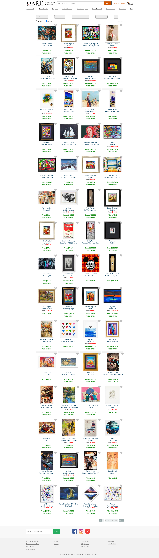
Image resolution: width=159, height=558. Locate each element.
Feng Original (46, 307)
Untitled (68, 46)
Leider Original (68, 44)
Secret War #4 (47, 46)
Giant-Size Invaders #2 (47, 79)
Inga (112, 407)
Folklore (47, 440)
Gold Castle (69, 506)
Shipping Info (85, 544)
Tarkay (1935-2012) (46, 109)
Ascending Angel (68, 309)
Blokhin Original (68, 142)
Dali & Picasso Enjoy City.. (112, 177)
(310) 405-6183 (50, 2)
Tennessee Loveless (91, 274)
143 (116, 520)
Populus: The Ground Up (90, 243)
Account (56, 541)
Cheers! (90, 407)
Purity (112, 46)
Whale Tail (112, 309)
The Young (90, 374)
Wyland (90, 77)
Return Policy (85, 546)
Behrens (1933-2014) (69, 405)
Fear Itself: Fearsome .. (46, 473)
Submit (56, 531)
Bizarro (68, 372)
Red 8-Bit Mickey (90, 276)
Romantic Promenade (68, 177)
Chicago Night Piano (112, 111)
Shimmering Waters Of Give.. (69, 407)
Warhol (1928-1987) (112, 274)
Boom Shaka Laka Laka (69, 79)
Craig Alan (90, 241)
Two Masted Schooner (68, 144)
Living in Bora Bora (68, 111)
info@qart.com (49, 4)
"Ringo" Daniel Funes (68, 438)
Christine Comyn (46, 372)
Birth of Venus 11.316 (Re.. (90, 144)
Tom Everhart (68, 77)
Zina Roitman (46, 274)
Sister (112, 473)
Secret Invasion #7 (46, 407)
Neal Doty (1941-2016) (90, 438)
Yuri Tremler (46, 208)
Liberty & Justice (46, 144)
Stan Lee (47, 77)
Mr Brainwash (69, 340)
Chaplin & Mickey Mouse (90, 46)
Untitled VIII (47, 342)
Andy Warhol (90, 208)
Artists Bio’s (112, 544)
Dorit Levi (46, 438)
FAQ (55, 546)
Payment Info (85, 541)
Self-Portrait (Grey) (90, 210)
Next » (121, 520)
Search (108, 3)
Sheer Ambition (68, 276)
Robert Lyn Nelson (90, 504)
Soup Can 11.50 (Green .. (68, 243)
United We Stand (112, 342)
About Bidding (30, 549)
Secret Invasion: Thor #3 (90, 473)
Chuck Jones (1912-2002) (90, 405)
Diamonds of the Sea (90, 506)
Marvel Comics (47, 44)
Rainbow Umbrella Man (112, 79)
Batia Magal (112, 471)
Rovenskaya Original (90, 44)
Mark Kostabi (68, 274)
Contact (56, 544)
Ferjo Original (112, 175)
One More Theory (68, 374)
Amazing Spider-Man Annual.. (113, 374)
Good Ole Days (90, 111)
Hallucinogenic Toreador (68, 440)
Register (117, 3)
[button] (30, 9)
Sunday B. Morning (90, 142)
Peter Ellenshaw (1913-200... (68, 504)
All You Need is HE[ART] (68, 342)
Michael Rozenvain (46, 340)
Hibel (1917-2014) (112, 405)
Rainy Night (47, 276)
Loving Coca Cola (47, 177)
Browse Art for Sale (32, 544)
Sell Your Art (30, 546)
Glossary (111, 541)
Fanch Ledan (68, 109)
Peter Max (112, 77)
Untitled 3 (46, 210)
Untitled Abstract (90, 79)
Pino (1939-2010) (112, 44)
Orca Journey (112, 440)
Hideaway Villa (47, 309)
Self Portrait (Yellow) (112, 276)
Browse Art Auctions (32, 541)
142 (112, 520)
